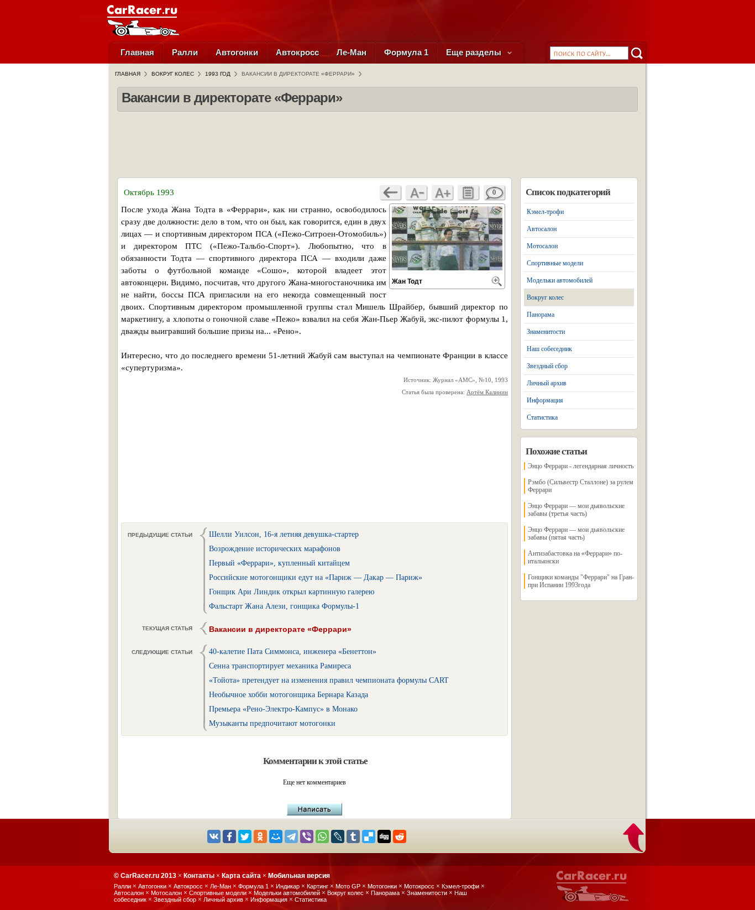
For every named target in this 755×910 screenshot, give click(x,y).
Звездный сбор (547, 366)
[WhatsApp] (322, 836)
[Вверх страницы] (634, 838)
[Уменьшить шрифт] (416, 192)
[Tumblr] (353, 836)
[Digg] (384, 836)
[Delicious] (368, 836)
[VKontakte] (214, 836)
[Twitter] (244, 836)
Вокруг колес (545, 297)
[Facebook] (229, 836)
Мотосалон (542, 246)
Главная (137, 52)
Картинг (317, 886)
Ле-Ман (351, 52)
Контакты (198, 876)
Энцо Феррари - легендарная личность (580, 466)
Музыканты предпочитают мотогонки (272, 723)
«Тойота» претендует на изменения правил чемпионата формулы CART (329, 680)
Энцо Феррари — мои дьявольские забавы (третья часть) (576, 509)
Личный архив (547, 383)
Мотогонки (382, 886)
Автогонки (237, 52)
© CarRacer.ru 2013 (145, 876)
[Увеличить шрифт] (442, 192)
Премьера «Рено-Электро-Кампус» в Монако (283, 709)
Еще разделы (475, 52)
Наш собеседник (549, 349)
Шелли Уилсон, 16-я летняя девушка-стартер (284, 534)
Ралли (185, 52)
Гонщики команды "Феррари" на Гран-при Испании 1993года (581, 581)
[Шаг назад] (390, 192)
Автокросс (297, 52)
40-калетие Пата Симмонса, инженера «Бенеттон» (292, 651)
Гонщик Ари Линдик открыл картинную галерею (291, 592)
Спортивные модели (555, 263)
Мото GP (347, 886)
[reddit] (399, 836)
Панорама (540, 314)
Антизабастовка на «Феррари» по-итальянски (575, 557)
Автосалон (542, 229)
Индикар (288, 886)
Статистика (542, 417)
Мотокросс (419, 886)
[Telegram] (291, 836)
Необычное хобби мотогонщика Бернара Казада (288, 695)
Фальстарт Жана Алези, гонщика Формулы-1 (284, 606)
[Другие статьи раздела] (468, 192)
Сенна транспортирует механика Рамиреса (280, 666)
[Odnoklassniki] (260, 836)
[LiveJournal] (337, 836)
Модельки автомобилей (560, 280)
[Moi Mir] (275, 836)
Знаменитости (546, 332)
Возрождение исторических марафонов (274, 549)
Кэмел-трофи (545, 212)
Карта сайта (241, 876)
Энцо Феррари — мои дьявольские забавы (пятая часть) (576, 533)
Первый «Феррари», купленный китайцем (279, 563)
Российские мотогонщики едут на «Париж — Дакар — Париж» (315, 577)
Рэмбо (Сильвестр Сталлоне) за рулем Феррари (580, 486)
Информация (545, 400)
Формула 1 (406, 52)
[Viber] (306, 836)
